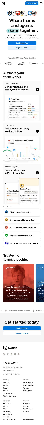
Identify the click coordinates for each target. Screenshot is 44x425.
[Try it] (22, 101)
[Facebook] (15, 354)
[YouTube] (18, 354)
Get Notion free (22, 43)
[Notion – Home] (3, 3)
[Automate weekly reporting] (22, 235)
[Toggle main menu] (41, 3)
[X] (8, 354)
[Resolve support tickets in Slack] (22, 220)
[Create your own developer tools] (22, 243)
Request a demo (22, 48)
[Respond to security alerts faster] (22, 227)
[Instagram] (4, 354)
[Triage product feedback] (22, 212)
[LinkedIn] (11, 354)
